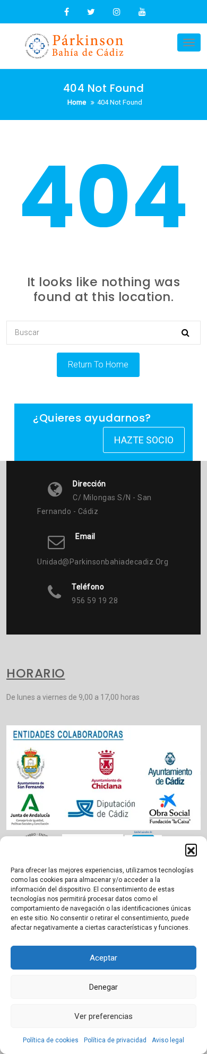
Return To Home (98, 364)
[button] (191, 849)
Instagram (117, 12)
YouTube (141, 12)
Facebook (66, 12)
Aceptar (103, 958)
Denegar (103, 987)
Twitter (91, 12)
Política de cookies (51, 1040)
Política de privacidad (115, 1040)
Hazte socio (144, 439)
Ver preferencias (103, 1016)
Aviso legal (168, 1040)
